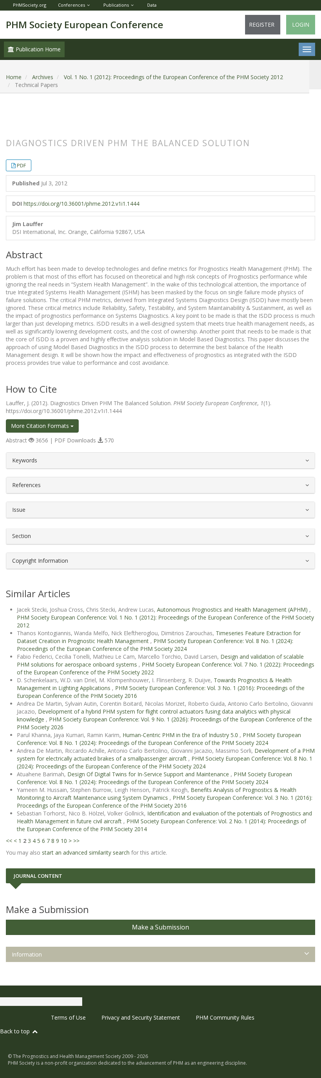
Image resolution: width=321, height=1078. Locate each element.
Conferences (71, 5)
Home (14, 77)
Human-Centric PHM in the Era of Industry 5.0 (181, 735)
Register (261, 24)
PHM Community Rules (225, 1017)
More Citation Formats (40, 425)
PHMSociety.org (29, 5)
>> (76, 840)
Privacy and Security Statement (140, 1017)
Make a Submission (160, 927)
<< (9, 840)
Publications (116, 5)
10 (64, 840)
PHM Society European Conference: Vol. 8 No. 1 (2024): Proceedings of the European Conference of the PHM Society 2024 (155, 644)
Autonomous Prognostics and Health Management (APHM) (233, 609)
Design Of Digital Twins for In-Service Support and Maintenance (149, 774)
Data (152, 5)
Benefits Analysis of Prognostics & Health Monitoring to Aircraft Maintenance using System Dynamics (156, 793)
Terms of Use (68, 1017)
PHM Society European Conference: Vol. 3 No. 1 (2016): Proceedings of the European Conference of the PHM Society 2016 (164, 801)
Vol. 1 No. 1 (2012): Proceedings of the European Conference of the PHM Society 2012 (173, 77)
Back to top (15, 1031)
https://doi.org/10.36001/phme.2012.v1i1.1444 (81, 203)
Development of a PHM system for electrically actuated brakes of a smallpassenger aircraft (166, 754)
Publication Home (37, 49)
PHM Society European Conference (84, 24)
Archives (42, 77)
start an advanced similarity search (86, 852)
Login (300, 24)
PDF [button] (21, 165)
